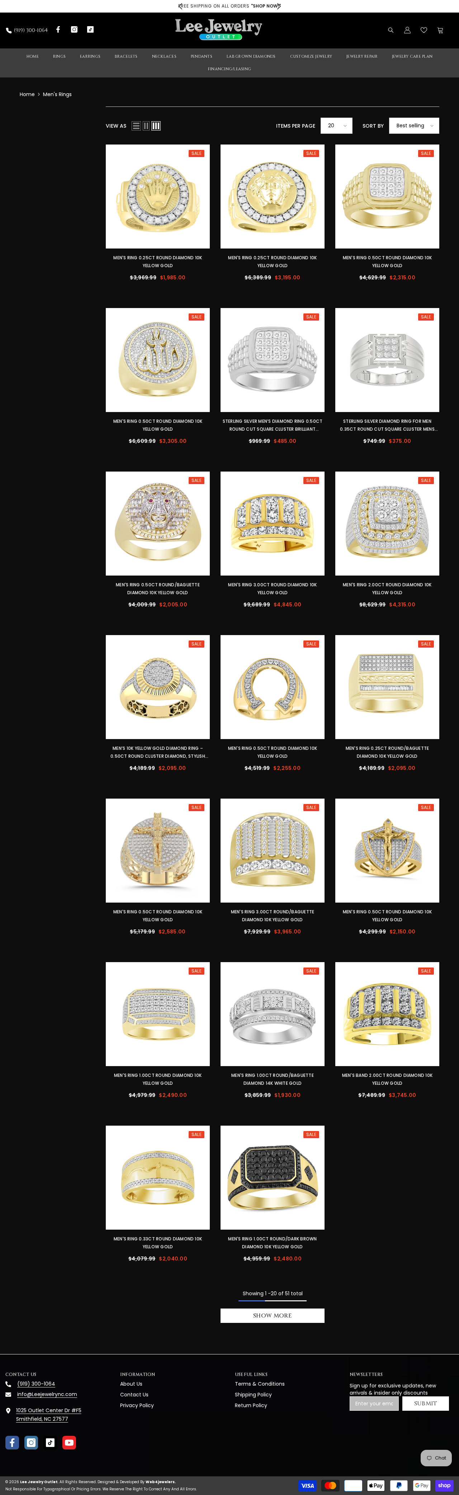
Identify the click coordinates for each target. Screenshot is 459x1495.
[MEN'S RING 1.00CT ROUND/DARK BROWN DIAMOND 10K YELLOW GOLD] (273, 1178)
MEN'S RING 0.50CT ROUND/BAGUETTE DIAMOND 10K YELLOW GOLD (158, 589)
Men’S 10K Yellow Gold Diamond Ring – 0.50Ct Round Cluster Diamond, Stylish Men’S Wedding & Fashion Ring (157, 752)
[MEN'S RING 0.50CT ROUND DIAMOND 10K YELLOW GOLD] (387, 197)
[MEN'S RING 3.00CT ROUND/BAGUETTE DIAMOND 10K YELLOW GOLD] (273, 851)
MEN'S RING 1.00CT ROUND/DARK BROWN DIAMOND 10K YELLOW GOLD (272, 1243)
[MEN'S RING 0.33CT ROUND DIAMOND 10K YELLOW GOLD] (158, 1178)
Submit (425, 1404)
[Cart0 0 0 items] (440, 30)
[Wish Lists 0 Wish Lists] (424, 30)
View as (116, 125)
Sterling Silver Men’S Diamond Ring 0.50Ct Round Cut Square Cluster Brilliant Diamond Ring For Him (273, 425)
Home (27, 94)
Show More (272, 1316)
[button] (136, 126)
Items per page (295, 125)
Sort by (373, 125)
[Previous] (180, 6)
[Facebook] (12, 1442)
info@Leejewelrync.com (47, 1394)
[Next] (279, 6)
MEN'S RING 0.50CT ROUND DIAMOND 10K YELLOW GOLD (387, 262)
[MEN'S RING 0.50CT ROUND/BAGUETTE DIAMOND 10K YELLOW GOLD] (158, 524)
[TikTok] (50, 1442)
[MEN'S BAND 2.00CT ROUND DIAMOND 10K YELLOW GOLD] (387, 1014)
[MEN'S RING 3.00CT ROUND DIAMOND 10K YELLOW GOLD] (273, 524)
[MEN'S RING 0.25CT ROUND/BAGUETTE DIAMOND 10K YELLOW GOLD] (387, 687)
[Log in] (407, 30)
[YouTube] (69, 1442)
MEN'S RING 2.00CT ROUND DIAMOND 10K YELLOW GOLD (387, 589)
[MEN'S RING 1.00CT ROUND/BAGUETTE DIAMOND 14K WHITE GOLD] (273, 1014)
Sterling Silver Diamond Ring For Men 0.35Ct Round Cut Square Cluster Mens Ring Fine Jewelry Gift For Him (387, 425)
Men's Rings (57, 94)
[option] (229, 6)
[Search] (391, 30)
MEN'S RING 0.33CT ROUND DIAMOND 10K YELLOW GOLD (158, 1243)
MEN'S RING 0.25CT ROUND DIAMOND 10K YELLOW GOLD (157, 262)
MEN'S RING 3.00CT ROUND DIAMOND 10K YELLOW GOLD (272, 589)
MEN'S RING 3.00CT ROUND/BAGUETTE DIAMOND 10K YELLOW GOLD (272, 916)
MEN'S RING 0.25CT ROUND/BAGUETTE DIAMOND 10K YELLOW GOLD (387, 752)
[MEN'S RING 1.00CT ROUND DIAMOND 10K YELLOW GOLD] (158, 1014)
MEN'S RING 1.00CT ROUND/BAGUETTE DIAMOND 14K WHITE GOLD (272, 1079)
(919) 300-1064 (31, 30)
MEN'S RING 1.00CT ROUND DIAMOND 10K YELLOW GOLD (158, 1079)
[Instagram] (31, 1442)
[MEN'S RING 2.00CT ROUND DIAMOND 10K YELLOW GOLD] (387, 524)
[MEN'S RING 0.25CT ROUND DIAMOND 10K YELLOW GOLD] (158, 197)
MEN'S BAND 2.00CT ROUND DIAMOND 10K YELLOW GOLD (387, 1079)
